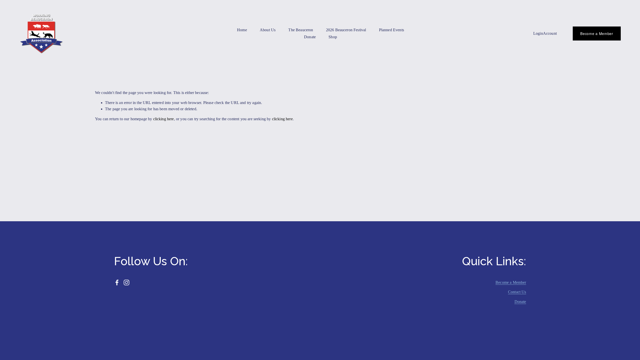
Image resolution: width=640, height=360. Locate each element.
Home (242, 30)
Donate (520, 302)
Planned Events (391, 30)
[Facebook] (117, 283)
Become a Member (596, 33)
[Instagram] (127, 283)
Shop (332, 37)
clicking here (163, 119)
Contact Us (517, 292)
